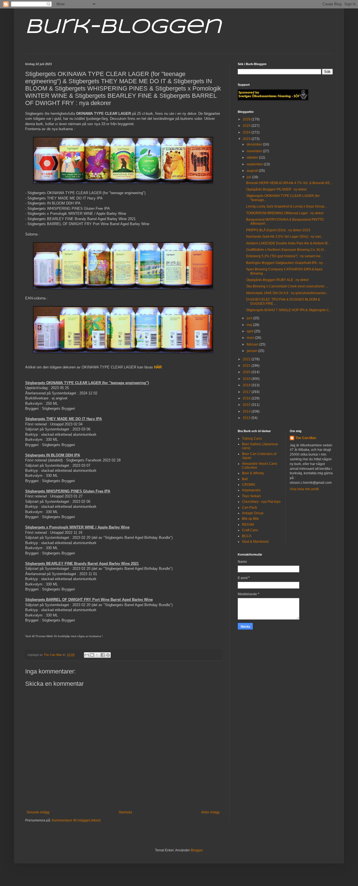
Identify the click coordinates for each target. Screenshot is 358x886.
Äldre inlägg (210, 812)
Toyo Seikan (251, 496)
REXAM (248, 525)
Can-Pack (249, 507)
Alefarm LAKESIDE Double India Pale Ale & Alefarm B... (288, 243)
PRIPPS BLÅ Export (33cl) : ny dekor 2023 (278, 230)
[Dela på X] (97, 655)
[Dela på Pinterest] (108, 655)
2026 (247, 119)
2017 (247, 392)
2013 (247, 418)
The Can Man (305, 438)
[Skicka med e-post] (87, 655)
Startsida (125, 812)
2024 (247, 132)
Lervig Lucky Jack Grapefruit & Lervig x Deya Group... (286, 206)
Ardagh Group (252, 513)
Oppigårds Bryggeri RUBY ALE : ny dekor (277, 280)
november (255, 151)
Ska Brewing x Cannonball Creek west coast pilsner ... (287, 286)
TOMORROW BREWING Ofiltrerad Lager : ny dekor (285, 213)
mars (251, 338)
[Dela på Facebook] (102, 655)
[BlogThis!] (92, 655)
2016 (247, 398)
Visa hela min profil (304, 489)
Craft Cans (250, 530)
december (255, 144)
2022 (247, 359)
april (250, 331)
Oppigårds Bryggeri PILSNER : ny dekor (276, 189)
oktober (253, 157)
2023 (247, 139)
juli (249, 177)
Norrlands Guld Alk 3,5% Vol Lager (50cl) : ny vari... (284, 237)
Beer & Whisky (253, 473)
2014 (247, 411)
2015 (247, 405)
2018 (247, 385)
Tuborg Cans (252, 438)
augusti (253, 171)
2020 (247, 372)
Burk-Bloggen (123, 27)
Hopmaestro (251, 490)
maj (250, 325)
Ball (245, 479)
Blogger (196, 850)
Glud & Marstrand (255, 542)
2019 (247, 379)
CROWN (248, 485)
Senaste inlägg (38, 812)
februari (253, 344)
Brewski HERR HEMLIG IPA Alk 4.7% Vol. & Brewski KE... (289, 183)
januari (252, 351)
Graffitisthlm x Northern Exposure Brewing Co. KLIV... (286, 250)
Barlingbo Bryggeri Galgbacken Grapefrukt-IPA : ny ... (286, 263)
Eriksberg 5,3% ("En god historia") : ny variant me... (284, 256)
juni (250, 318)
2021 (247, 366)
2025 (247, 126)
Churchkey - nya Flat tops (261, 502)
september (255, 164)
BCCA (246, 536)
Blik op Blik (250, 519)
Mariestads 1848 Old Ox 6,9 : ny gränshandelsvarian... (287, 293)
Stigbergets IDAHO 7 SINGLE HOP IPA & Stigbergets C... (289, 310)
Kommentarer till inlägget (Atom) (76, 820)
